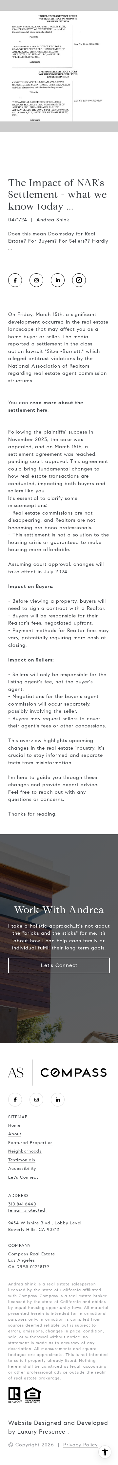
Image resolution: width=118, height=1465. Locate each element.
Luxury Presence (41, 1431)
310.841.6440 (22, 1204)
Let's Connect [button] (59, 965)
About (14, 1134)
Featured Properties (30, 1142)
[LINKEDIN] (58, 280)
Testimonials (21, 1160)
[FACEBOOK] (15, 280)
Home (14, 1125)
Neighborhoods (25, 1151)
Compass (49, 1295)
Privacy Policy (80, 1445)
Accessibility (22, 1168)
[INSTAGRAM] (36, 280)
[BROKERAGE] (79, 280)
